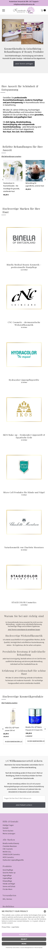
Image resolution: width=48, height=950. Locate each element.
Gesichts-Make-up (9, 872)
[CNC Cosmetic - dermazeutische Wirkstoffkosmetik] (24, 297)
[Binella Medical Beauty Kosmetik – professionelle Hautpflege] (24, 239)
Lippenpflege (7, 878)
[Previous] (3, 179)
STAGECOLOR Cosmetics (11, 854)
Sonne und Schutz (9, 886)
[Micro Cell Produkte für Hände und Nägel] (24, 467)
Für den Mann (7, 889)
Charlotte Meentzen (10, 846)
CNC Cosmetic (8, 849)
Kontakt (5, 828)
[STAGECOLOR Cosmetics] (24, 577)
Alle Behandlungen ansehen (11, 156)
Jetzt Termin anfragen (24, 63)
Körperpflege (7, 881)
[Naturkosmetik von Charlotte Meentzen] (24, 522)
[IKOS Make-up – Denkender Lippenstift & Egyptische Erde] (24, 409)
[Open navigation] (4, 10)
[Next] (44, 179)
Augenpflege (7, 875)
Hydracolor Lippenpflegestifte (13, 860)
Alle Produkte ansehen (9, 703)
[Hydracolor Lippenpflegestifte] (24, 354)
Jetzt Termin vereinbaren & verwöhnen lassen (24, 629)
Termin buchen (8, 830)
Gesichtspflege (8, 870)
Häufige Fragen (8, 825)
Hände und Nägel (9, 883)
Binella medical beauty (11, 843)
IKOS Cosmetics (8, 857)
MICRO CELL (7, 851)
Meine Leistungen (9, 833)
